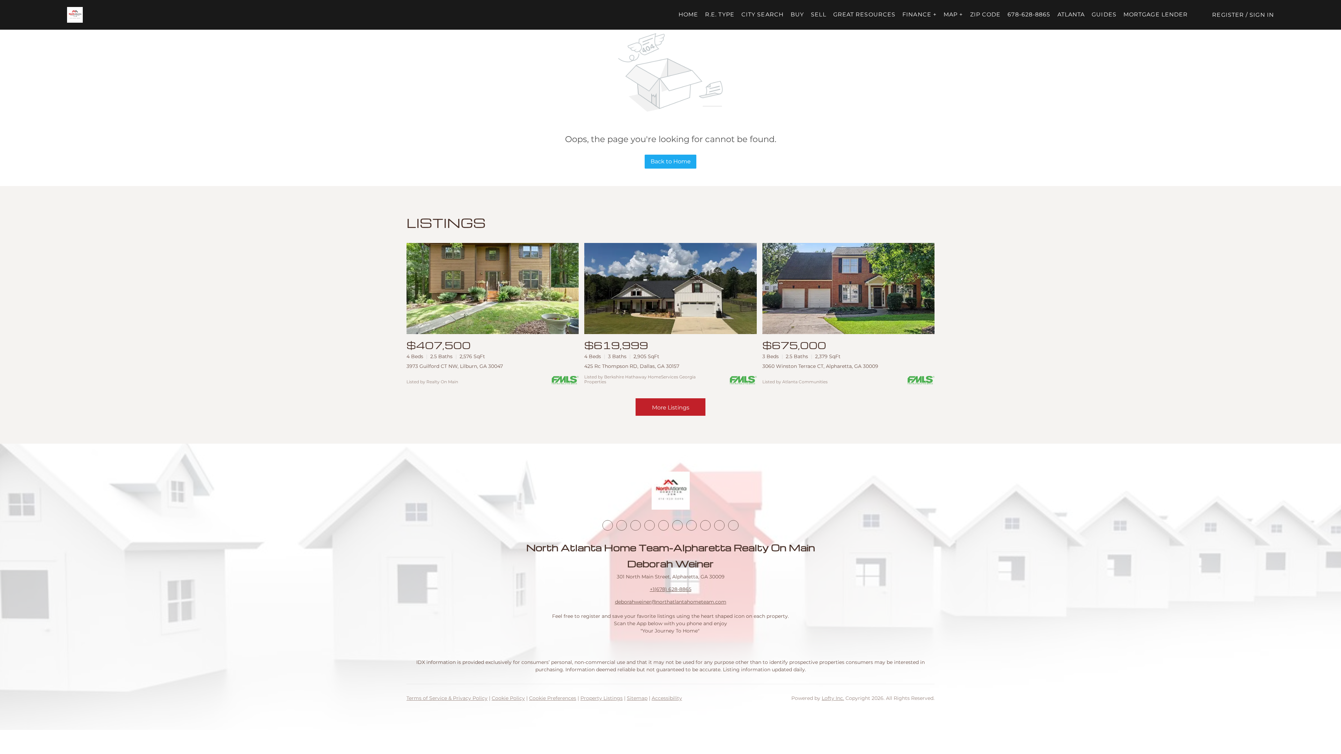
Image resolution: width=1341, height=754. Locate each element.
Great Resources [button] (864, 14)
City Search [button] (762, 14)
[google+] (733, 525)
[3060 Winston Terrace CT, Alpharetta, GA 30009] (848, 288)
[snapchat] (705, 525)
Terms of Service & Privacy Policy (447, 698)
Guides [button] (1104, 14)
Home (688, 14)
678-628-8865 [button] (1028, 14)
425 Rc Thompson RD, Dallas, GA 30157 (631, 366)
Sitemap (637, 698)
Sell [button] (818, 14)
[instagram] (663, 525)
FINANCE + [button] (919, 14)
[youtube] (677, 525)
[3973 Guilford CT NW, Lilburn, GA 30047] (492, 288)
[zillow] (649, 525)
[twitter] (635, 525)
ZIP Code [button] (985, 14)
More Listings (670, 407)
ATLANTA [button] (1071, 14)
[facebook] (607, 525)
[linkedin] (621, 525)
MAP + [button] (953, 14)
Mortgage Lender (1155, 14)
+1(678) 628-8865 (670, 589)
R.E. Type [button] (719, 14)
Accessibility (667, 698)
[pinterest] (719, 525)
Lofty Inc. (833, 698)
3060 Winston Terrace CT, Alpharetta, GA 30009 (820, 366)
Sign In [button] (1262, 15)
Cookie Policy (508, 698)
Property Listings (601, 698)
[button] (75, 15)
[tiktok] (691, 525)
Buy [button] (797, 14)
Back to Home (671, 161)
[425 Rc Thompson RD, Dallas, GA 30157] (670, 288)
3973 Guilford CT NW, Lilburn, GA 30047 (454, 366)
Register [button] (1228, 15)
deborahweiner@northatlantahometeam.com (670, 602)
